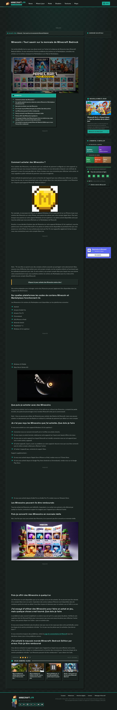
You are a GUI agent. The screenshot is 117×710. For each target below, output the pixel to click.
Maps (76, 4)
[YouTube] (38, 704)
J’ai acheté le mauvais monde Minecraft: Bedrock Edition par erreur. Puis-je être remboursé (34, 123)
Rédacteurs (71, 695)
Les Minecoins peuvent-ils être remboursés (27, 111)
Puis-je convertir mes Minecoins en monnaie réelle (29, 113)
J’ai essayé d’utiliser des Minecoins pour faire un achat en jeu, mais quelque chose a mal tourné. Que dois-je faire (34, 119)
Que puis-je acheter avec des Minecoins (26, 106)
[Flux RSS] (34, 704)
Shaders (58, 4)
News (31, 4)
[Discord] (42, 704)
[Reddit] (27, 704)
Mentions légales (81, 695)
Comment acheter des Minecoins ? (24, 99)
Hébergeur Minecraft (100, 695)
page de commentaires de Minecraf (55, 634)
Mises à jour (40, 4)
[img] (89, 176)
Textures (68, 4)
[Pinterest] (24, 704)
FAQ (15, 33)
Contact (90, 695)
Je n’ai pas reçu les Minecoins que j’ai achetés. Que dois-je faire (33, 108)
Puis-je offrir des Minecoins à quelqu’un (26, 116)
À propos (63, 695)
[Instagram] (31, 704)
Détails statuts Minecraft (98, 184)
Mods (50, 4)
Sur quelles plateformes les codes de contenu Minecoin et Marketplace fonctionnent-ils (35, 103)
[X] (20, 704)
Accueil (11, 33)
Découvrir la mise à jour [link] (98, 131)
